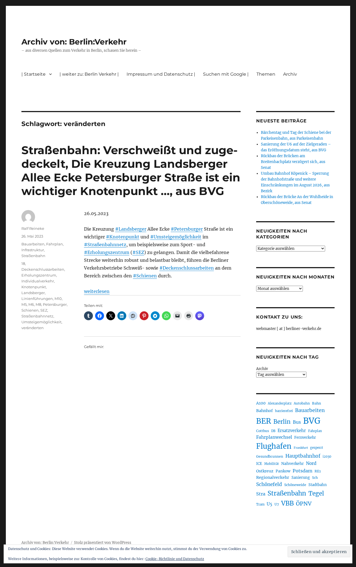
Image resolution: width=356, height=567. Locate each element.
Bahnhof (264, 410)
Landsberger (33, 292)
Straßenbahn (33, 255)
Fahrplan (54, 244)
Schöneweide (295, 485)
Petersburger (55, 304)
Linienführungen (37, 298)
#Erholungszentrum (106, 252)
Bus (297, 422)
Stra (260, 494)
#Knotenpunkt (122, 237)
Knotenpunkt (33, 287)
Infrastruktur (32, 250)
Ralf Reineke (32, 228)
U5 (269, 504)
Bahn (316, 403)
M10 (58, 298)
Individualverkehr (37, 281)
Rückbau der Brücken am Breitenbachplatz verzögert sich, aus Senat (293, 162)
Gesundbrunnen (269, 456)
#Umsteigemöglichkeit (175, 237)
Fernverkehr (305, 437)
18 (23, 263)
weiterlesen (97, 291)
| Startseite (33, 74)
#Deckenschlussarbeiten (186, 268)
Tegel (316, 493)
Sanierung (300, 477)
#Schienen (145, 275)
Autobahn (302, 403)
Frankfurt (301, 448)
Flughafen (273, 446)
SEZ (43, 310)
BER (263, 421)
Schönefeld (269, 484)
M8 (38, 304)
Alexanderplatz (279, 403)
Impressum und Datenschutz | (161, 74)
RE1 (318, 471)
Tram (260, 504)
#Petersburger (187, 229)
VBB (287, 503)
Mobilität (271, 464)
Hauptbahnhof (302, 456)
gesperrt (316, 448)
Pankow (283, 471)
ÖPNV (304, 503)
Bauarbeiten (32, 244)
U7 (277, 504)
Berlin (282, 421)
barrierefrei (284, 411)
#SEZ (138, 252)
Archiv (262, 368)
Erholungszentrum (38, 275)
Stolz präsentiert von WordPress (102, 542)
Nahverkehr (292, 463)
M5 (24, 304)
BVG (311, 421)
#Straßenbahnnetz (105, 244)
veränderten (32, 328)
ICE (259, 464)
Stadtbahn (317, 484)
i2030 (327, 456)
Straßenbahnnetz (37, 316)
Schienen (30, 310)
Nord (311, 463)
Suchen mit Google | (226, 74)
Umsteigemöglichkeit (41, 322)
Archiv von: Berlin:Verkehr (74, 41)
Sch (315, 477)
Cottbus (262, 431)
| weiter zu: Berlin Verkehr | (89, 74)
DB (273, 431)
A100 (261, 403)
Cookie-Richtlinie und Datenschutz (174, 559)
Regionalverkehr (272, 477)
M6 (31, 304)
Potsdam (302, 471)
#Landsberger (130, 229)
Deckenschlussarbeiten (42, 269)
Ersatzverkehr (292, 430)
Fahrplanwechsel (274, 437)
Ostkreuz (264, 471)
